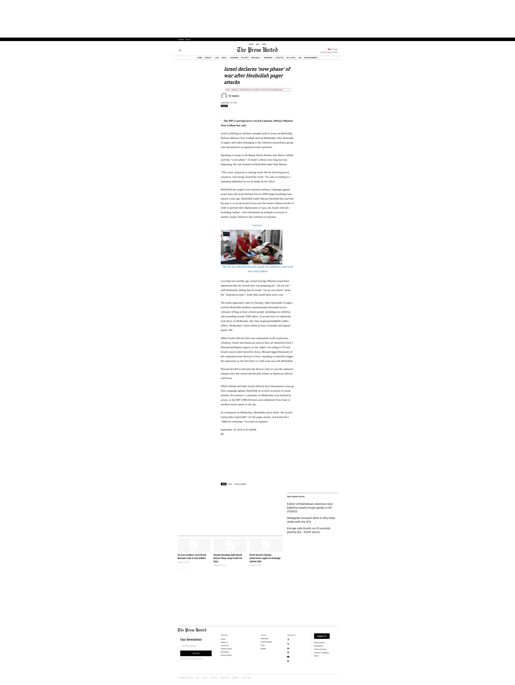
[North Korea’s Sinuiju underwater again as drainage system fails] (266, 545)
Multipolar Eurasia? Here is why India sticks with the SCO (311, 519)
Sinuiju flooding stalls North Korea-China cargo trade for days (228, 558)
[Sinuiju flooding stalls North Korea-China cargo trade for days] (230, 545)
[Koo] (338, 111)
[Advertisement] (257, 19)
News (230, 484)
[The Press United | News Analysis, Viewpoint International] (257, 50)
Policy (316, 656)
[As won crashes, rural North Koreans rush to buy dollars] (194, 545)
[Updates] (225, 96)
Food (262, 645)
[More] (344, 111)
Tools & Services (320, 649)
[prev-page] (179, 570)
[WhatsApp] (258, 111)
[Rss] (288, 661)
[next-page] (183, 570)
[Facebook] (239, 111)
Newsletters (318, 646)
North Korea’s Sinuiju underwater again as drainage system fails (265, 558)
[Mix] (295, 111)
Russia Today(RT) (240, 484)
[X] (246, 111)
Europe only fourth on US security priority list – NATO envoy (308, 530)
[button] (180, 50)
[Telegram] (289, 111)
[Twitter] (288, 644)
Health (263, 648)
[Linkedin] (264, 111)
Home (227, 89)
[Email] (276, 111)
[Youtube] (288, 657)
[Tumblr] (283, 111)
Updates (235, 89)
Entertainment (266, 642)
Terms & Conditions (321, 652)
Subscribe (196, 653)
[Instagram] (288, 652)
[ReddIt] (252, 111)
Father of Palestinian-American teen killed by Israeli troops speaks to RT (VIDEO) (310, 507)
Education (264, 638)
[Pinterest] (270, 111)
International (319, 642)
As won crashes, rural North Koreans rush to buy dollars (192, 556)
